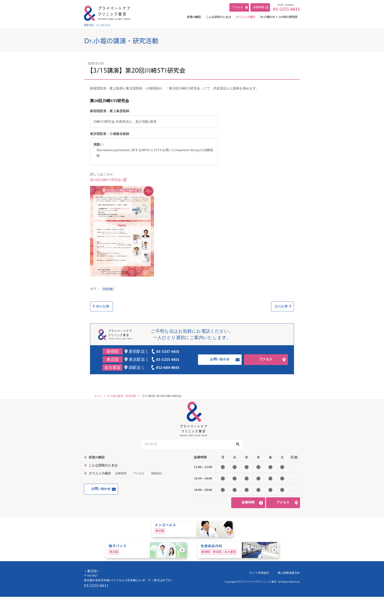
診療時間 (120, 473)
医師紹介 (156, 473)
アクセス (266, 359)
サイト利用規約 (259, 572)
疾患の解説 (97, 457)
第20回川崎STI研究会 (106, 180)
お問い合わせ (220, 359)
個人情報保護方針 (289, 572)
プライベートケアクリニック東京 (257, 581)
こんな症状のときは (103, 465)
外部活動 (108, 289)
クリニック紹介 (100, 473)
